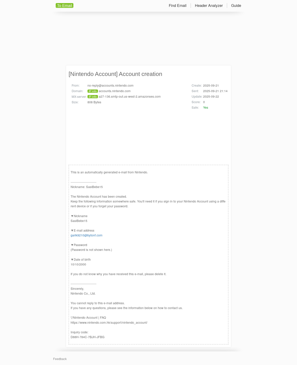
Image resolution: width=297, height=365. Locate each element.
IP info (93, 91)
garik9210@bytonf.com (86, 235)
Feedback (60, 359)
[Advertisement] (148, 38)
